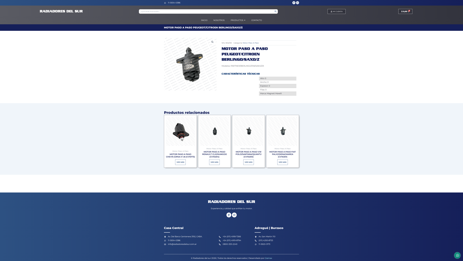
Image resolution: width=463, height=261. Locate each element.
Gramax (268, 258)
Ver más (180, 162)
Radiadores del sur (61, 11)
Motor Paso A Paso (251, 43)
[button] (212, 42)
